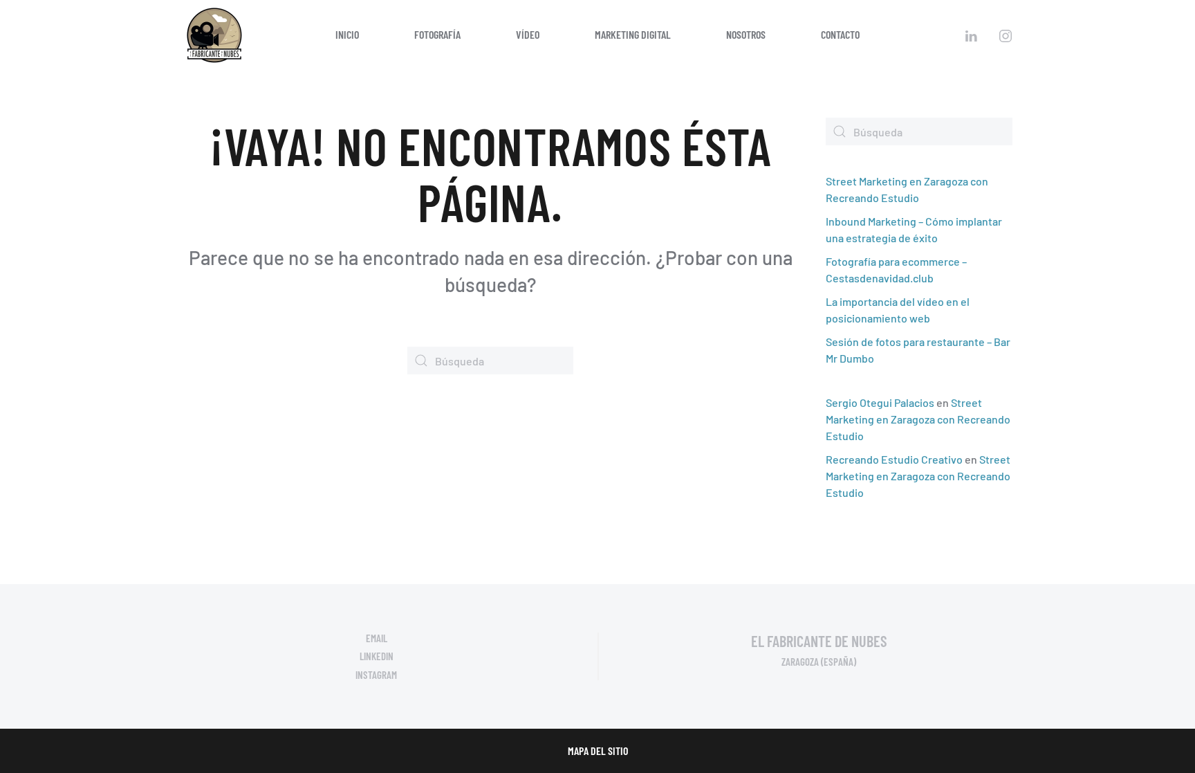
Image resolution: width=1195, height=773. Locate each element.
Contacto (840, 34)
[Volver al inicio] (214, 34)
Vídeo (527, 34)
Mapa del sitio (598, 750)
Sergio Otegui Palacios (880, 402)
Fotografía (437, 34)
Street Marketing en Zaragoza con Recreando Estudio (918, 419)
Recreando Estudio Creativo (894, 459)
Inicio (347, 34)
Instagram (376, 675)
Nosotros (746, 34)
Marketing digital (633, 34)
